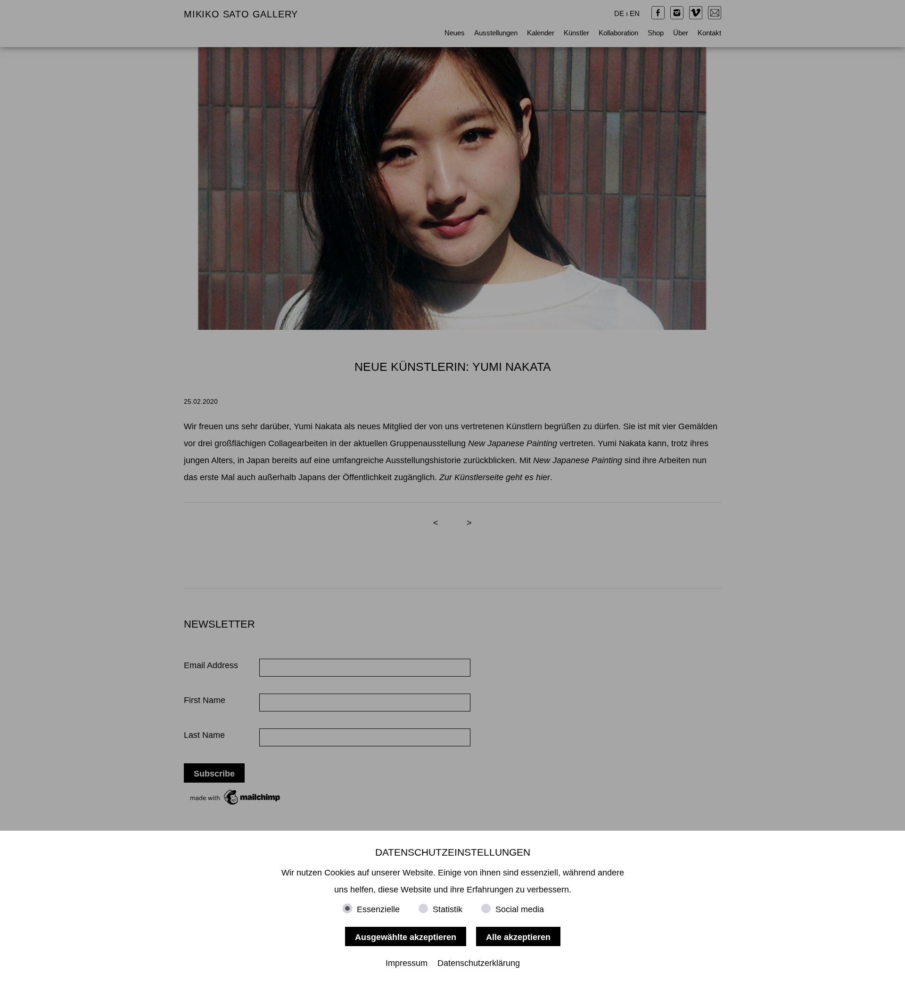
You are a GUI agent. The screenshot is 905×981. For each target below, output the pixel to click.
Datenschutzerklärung (478, 963)
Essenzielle (378, 909)
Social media (519, 909)
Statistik (447, 909)
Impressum (407, 963)
